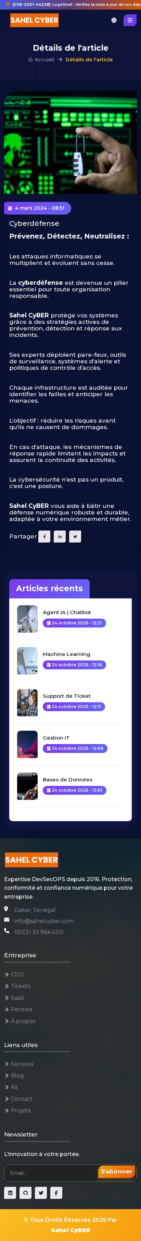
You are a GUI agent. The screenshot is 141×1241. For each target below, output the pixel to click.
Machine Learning (66, 654)
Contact (22, 1099)
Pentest (22, 1009)
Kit (14, 1087)
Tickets (20, 986)
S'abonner (116, 1171)
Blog (17, 1075)
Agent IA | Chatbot (67, 612)
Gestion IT (56, 737)
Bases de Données (67, 779)
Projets (20, 1110)
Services (22, 1064)
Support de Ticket (67, 696)
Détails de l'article (89, 59)
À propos (23, 1021)
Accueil (43, 59)
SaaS (17, 998)
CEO (17, 974)
